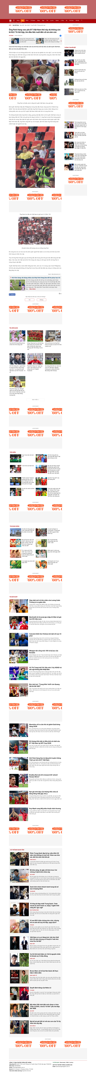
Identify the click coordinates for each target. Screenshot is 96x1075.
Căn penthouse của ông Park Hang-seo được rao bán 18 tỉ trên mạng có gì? (53, 344)
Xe (66, 20)
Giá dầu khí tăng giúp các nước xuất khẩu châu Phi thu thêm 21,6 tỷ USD (28, 530)
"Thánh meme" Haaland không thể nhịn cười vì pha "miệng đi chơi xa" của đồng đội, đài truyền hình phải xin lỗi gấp (28, 481)
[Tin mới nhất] (14, 20)
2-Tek (62, 20)
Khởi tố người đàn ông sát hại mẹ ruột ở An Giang (80, 71)
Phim (27, 20)
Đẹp (43, 20)
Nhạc (38, 20)
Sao (23, 20)
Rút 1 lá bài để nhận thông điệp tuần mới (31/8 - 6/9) (53, 541)
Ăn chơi (71, 20)
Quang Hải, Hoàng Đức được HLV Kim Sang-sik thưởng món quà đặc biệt (27, 40)
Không (41, 299)
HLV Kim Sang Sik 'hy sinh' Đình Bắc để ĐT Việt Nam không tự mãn (54, 456)
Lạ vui (51, 20)
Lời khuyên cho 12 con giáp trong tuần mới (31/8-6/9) (53, 562)
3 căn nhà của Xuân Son (28, 465)
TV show (33, 20)
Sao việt (22, 25)
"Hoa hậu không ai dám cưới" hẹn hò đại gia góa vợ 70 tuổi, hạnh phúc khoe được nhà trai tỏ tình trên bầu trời (81, 157)
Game (57, 20)
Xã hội (77, 20)
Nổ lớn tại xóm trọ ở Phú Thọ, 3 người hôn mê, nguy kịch (80, 91)
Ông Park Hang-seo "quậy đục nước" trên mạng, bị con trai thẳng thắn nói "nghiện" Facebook (34, 368)
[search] (81, 20)
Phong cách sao (41, 25)
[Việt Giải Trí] (10, 20)
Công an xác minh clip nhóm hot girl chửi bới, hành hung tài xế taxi (80, 52)
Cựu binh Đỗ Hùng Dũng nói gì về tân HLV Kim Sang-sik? (17, 343)
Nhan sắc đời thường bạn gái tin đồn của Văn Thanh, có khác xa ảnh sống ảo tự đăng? (52, 40)
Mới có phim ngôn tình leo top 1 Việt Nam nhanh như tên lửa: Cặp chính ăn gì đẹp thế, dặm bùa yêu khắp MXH (81, 167)
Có (29, 299)
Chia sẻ (13, 294)
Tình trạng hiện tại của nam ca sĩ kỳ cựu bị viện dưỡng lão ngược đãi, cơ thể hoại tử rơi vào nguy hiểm (81, 125)
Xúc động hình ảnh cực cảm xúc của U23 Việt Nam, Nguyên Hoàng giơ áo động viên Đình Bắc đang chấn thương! (53, 368)
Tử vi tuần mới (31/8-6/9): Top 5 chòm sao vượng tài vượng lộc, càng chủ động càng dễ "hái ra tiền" (28, 553)
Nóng (18, 20)
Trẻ (47, 20)
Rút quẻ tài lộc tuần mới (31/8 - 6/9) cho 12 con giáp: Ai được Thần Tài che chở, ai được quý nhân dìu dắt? (28, 542)
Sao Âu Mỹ (34, 25)
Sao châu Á (27, 25)
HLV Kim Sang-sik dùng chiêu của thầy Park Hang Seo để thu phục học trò (36, 278)
